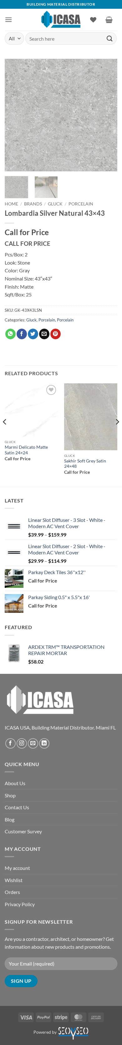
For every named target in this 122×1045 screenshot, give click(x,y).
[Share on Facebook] (22, 334)
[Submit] (110, 38)
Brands (33, 203)
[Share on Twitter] (33, 334)
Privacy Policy (20, 904)
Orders (12, 892)
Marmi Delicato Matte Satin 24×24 (26, 450)
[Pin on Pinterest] (55, 334)
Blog (9, 819)
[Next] (107, 115)
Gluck (55, 203)
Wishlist (14, 880)
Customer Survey (23, 831)
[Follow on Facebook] (10, 743)
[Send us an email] (33, 743)
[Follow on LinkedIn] (44, 743)
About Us (15, 783)
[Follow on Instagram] (22, 743)
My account (17, 868)
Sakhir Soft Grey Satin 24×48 (85, 463)
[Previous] (14, 115)
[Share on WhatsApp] (10, 334)
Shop (10, 795)
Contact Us (17, 807)
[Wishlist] (93, 20)
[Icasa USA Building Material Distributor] (61, 19)
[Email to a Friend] (44, 334)
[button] (8, 19)
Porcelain (81, 203)
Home (11, 203)
